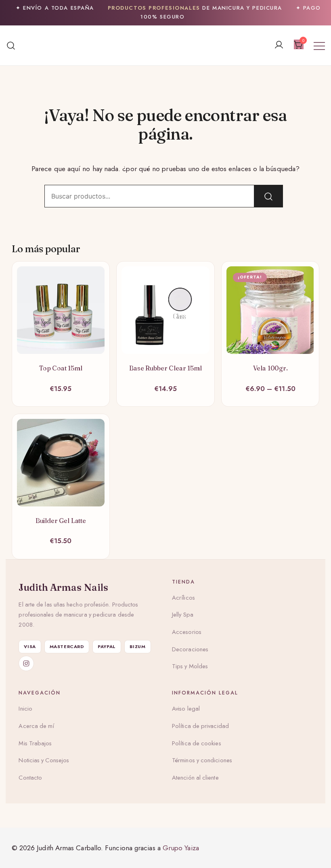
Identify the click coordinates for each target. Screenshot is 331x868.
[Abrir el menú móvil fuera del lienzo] (319, 45)
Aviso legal (186, 708)
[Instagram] (26, 663)
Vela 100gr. (270, 368)
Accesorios (186, 631)
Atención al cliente (195, 777)
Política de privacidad (200, 726)
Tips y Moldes (190, 666)
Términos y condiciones (202, 760)
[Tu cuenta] (279, 45)
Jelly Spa (182, 614)
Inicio (25, 708)
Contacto (30, 777)
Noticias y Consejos (44, 760)
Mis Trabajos (35, 743)
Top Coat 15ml (60, 368)
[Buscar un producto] (11, 45)
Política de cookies (196, 743)
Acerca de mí (36, 726)
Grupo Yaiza (181, 848)
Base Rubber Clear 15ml (165, 368)
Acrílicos (183, 597)
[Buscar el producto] (268, 196)
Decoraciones (190, 649)
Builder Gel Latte (61, 521)
